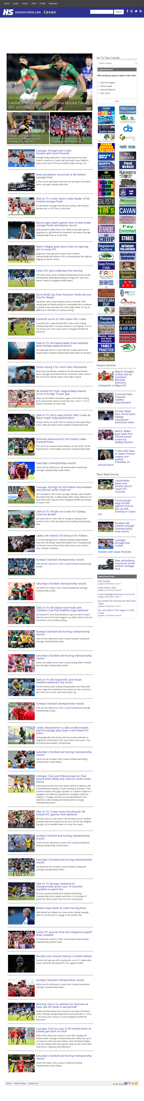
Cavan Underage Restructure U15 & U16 (116, 594)
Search (119, 12)
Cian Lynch (105, 93)
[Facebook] (125, 1083)
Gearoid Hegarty (107, 82)
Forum (25, 3)
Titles (33, 3)
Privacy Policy (20, 1083)
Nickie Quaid (106, 86)
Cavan (15, 3)
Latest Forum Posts (106, 576)
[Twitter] (132, 1083)
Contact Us (33, 1083)
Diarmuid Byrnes (107, 89)
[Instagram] (129, 1083)
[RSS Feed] (136, 1083)
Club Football (104, 581)
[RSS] (141, 11)
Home (6, 3)
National (53, 3)
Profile (42, 3)
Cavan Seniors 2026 (107, 587)
